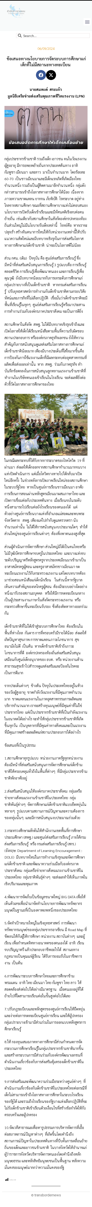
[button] (87, 21)
